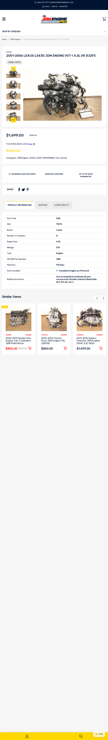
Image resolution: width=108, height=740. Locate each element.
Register (64, 6)
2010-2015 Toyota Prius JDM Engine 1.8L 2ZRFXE (53, 341)
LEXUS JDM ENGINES (45, 158)
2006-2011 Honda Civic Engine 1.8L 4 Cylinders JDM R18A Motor (18, 341)
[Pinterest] (27, 189)
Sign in (54, 6)
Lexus (9, 52)
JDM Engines (23, 158)
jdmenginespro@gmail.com (61, 2)
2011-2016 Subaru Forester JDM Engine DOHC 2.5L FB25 (88, 341)
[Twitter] (23, 189)
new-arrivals (61, 158)
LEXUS (32, 158)
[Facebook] (19, 189)
